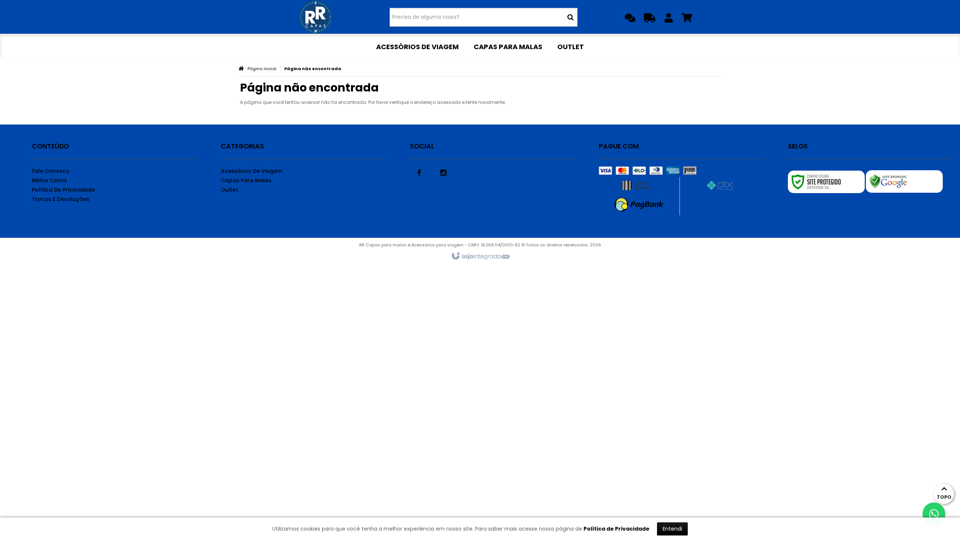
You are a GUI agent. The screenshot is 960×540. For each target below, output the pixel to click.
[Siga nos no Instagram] (443, 172)
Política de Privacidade (63, 190)
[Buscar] (570, 17)
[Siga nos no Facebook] (419, 172)
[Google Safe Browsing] (904, 181)
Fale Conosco (51, 171)
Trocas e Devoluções (60, 199)
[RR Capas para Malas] (315, 17)
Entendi (672, 528)
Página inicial (262, 69)
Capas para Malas (246, 180)
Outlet (229, 190)
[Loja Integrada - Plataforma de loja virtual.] (480, 256)
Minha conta (49, 180)
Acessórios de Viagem (251, 171)
